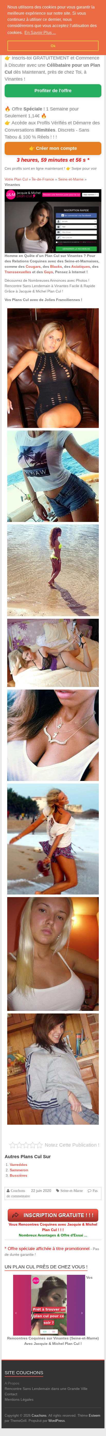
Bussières (18, 1175)
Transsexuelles (18, 272)
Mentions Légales (19, 1399)
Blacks (56, 266)
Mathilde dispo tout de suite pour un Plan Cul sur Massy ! (44, 530)
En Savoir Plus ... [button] (40, 32)
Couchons (18, 1190)
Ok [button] (53, 46)
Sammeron (19, 1170)
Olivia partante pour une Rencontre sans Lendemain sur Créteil (47, 314)
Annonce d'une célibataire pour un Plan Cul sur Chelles (43, 789)
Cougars (33, 266)
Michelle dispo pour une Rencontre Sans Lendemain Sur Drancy (48, 436)
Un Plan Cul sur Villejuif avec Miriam (31, 695)
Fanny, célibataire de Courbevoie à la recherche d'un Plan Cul (46, 902)
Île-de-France (43, 179)
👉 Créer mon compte (53, 148)
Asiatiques (80, 266)
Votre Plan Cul (16, 179)
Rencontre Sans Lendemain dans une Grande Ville (46, 1389)
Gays (48, 272)
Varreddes (18, 1165)
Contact (11, 1394)
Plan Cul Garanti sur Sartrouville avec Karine (36, 624)
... (41, 332)
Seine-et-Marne (71, 179)
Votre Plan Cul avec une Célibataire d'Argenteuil (38, 1019)
